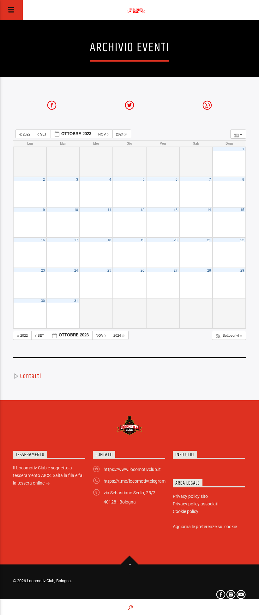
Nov (102, 133)
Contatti (30, 376)
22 (242, 240)
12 (142, 209)
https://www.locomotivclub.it (132, 469)
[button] (228, 335)
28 (209, 270)
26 (142, 270)
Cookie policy (185, 511)
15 (242, 209)
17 (76, 240)
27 (176, 270)
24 (76, 270)
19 (142, 240)
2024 (120, 133)
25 (109, 270)
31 (76, 300)
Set (43, 133)
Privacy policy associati (195, 503)
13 (176, 209)
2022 (26, 133)
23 (43, 270)
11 (109, 209)
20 (176, 240)
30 (43, 300)
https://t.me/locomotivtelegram (135, 481)
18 (109, 240)
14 (209, 209)
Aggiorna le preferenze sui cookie (205, 526)
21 (209, 240)
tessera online (31, 482)
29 (242, 270)
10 (76, 209)
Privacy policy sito (190, 496)
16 (43, 240)
